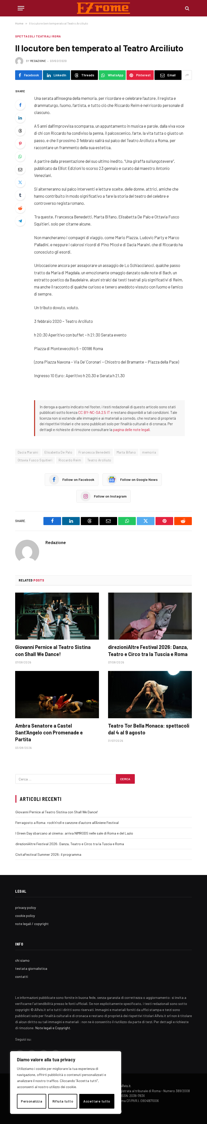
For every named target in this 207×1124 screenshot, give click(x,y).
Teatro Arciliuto (99, 460)
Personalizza (31, 1101)
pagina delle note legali (131, 429)
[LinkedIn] (20, 118)
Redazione (38, 60)
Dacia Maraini (28, 452)
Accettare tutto (96, 1101)
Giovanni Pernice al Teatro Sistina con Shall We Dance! (53, 650)
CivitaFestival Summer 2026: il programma (48, 854)
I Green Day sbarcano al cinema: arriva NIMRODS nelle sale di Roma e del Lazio (74, 833)
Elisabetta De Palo (58, 452)
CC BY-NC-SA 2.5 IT (94, 412)
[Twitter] (20, 182)
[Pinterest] (20, 144)
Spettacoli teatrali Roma (38, 36)
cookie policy (25, 915)
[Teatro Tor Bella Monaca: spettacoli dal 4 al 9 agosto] (150, 694)
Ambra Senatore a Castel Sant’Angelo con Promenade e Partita (49, 732)
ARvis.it (125, 1086)
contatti (21, 976)
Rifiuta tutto (63, 1101)
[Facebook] (20, 105)
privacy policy (25, 907)
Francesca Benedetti (94, 452)
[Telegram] (20, 221)
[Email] (20, 169)
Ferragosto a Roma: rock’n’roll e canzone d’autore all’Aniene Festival (67, 822)
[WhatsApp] (20, 156)
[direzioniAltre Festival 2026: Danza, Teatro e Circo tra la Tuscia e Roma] (150, 616)
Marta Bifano (126, 452)
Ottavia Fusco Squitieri (35, 460)
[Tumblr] (20, 195)
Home (19, 23)
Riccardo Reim (70, 460)
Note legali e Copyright (52, 1028)
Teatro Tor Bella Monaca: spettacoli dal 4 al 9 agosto (148, 729)
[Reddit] (20, 208)
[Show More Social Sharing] (187, 75)
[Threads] (20, 131)
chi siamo (22, 960)
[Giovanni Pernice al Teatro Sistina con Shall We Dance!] (57, 616)
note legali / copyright (32, 923)
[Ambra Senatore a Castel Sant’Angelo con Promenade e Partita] (57, 694)
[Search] (186, 8)
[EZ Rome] (103, 8)
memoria (149, 452)
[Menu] (21, 8)
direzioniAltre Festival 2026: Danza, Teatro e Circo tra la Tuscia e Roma (148, 650)
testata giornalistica (31, 968)
